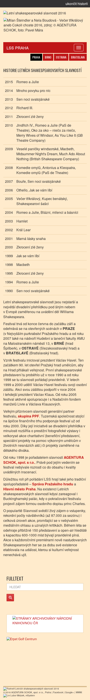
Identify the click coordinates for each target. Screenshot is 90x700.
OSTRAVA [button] (61, 57)
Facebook (58, 692)
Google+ (69, 692)
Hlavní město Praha (19, 488)
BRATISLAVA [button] (78, 57)
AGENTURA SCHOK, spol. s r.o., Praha (31, 692)
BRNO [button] (48, 57)
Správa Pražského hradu (52, 483)
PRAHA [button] (36, 57)
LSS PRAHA (18, 47)
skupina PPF (28, 416)
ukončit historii (77, 3)
